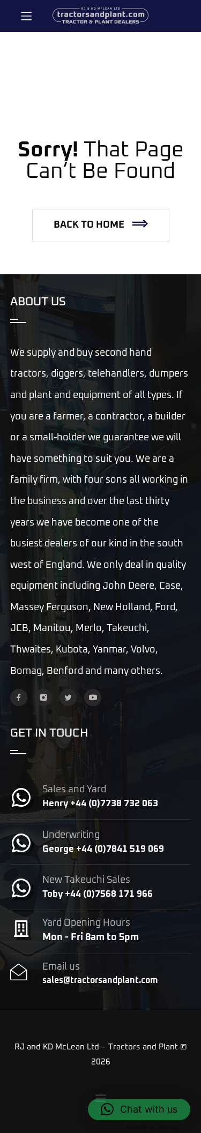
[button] (100, 225)
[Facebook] (18, 697)
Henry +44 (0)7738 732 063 (100, 803)
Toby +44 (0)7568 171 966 (97, 894)
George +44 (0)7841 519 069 (103, 849)
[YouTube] (92, 697)
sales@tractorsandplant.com (100, 980)
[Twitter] (68, 697)
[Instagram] (43, 697)
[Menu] (26, 16)
